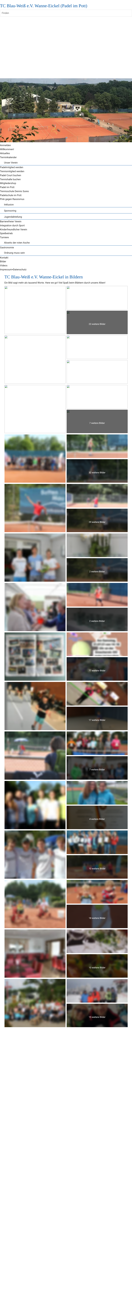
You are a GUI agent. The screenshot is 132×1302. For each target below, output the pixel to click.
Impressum (6, 269)
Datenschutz (20, 269)
